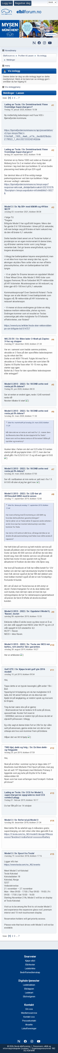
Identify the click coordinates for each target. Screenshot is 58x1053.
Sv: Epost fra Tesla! (24, 853)
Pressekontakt (29, 1020)
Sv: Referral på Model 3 (26, 820)
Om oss (29, 1009)
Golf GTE (8, 669)
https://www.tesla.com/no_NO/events (22, 864)
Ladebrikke (30, 968)
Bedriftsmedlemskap (30, 972)
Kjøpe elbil (30, 960)
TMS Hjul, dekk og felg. (16, 747)
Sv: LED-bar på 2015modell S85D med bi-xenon (22, 494)
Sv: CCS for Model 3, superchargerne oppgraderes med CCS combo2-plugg (24, 795)
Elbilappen (29, 989)
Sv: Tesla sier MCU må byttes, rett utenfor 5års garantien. (27, 645)
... (17, 98)
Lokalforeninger (29, 1028)
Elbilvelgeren (29, 996)
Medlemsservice (29, 1013)
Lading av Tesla (12, 104)
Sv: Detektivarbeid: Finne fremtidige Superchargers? (26, 105)
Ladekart (29, 992)
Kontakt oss (29, 1017)
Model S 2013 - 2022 (14, 384)
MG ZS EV (9, 339)
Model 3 (8, 206)
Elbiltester (30, 964)
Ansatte (29, 1024)
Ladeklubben (29, 985)
